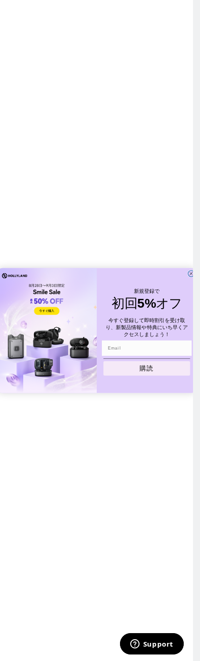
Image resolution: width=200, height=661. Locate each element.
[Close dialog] (191, 274)
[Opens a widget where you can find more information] (152, 644)
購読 (146, 368)
